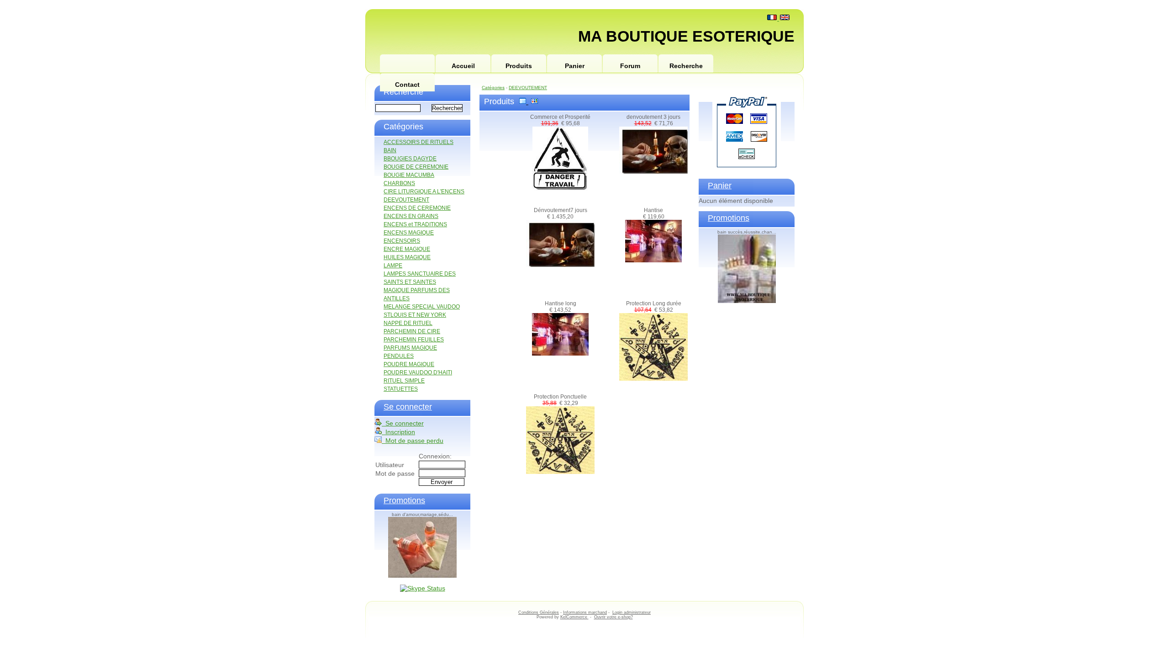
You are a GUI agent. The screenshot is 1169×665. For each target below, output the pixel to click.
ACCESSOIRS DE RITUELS (418, 142)
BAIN (390, 150)
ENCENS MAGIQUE (409, 232)
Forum (630, 65)
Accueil (463, 65)
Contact (407, 84)
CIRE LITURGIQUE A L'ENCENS (424, 191)
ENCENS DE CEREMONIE (417, 208)
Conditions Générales (538, 612)
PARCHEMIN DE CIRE (412, 331)
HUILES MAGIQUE (407, 257)
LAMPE (393, 265)
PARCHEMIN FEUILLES (414, 339)
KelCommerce (574, 617)
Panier (574, 65)
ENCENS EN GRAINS (411, 216)
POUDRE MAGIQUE (409, 364)
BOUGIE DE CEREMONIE (416, 167)
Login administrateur (631, 612)
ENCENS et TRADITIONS (415, 224)
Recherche (686, 65)
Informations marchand (585, 612)
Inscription (398, 432)
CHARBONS (399, 183)
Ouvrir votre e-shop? (613, 617)
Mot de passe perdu (412, 440)
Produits (519, 65)
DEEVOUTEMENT (406, 200)
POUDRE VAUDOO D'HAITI (418, 372)
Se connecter (408, 406)
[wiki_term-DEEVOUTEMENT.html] (407, 63)
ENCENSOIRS (402, 241)
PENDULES (399, 356)
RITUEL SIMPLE (404, 381)
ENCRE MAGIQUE (407, 249)
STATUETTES (401, 389)
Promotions (404, 500)
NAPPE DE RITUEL (408, 323)
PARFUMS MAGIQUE (410, 348)
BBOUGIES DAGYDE (410, 158)
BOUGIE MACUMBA (409, 175)
